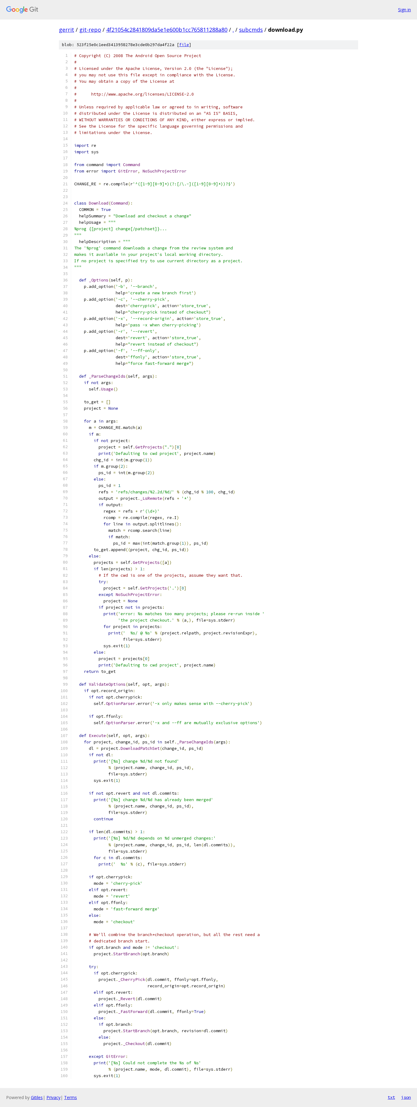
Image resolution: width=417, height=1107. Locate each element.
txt (391, 1097)
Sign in (404, 10)
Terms (70, 1097)
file (184, 44)
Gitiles (37, 1097)
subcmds (251, 29)
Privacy (53, 1097)
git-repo (90, 29)
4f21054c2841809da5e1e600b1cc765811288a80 (166, 29)
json (406, 1097)
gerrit (66, 29)
